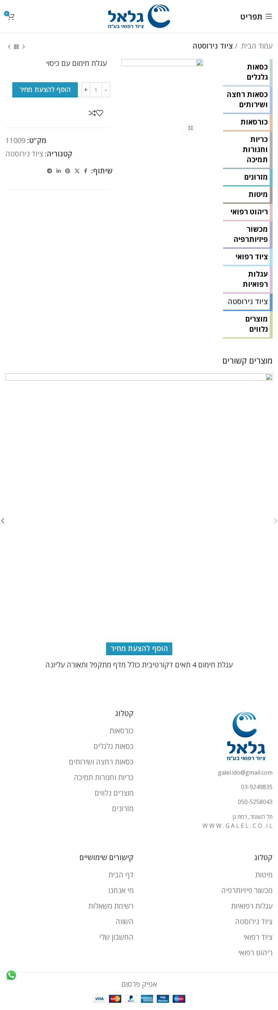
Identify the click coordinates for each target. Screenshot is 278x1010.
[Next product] (9, 47)
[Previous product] (23, 47)
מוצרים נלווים (256, 324)
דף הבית (121, 875)
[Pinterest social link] (67, 171)
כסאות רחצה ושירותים (247, 99)
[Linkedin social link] (58, 171)
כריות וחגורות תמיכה (255, 149)
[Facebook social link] (85, 171)
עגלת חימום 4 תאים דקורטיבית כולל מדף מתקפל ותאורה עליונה (139, 665)
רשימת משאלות (111, 906)
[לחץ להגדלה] (190, 128)
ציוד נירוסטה (213, 46)
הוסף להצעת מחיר (45, 89)
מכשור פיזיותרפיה (250, 234)
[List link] (208, 773)
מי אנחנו (121, 890)
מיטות (258, 194)
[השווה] (92, 113)
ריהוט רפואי (249, 212)
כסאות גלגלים (257, 72)
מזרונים (256, 177)
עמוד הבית (256, 46)
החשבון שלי (116, 937)
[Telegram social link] (49, 171)
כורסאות (254, 122)
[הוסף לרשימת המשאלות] (99, 113)
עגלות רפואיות (255, 279)
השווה (124, 921)
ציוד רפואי (252, 256)
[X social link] (77, 171)
